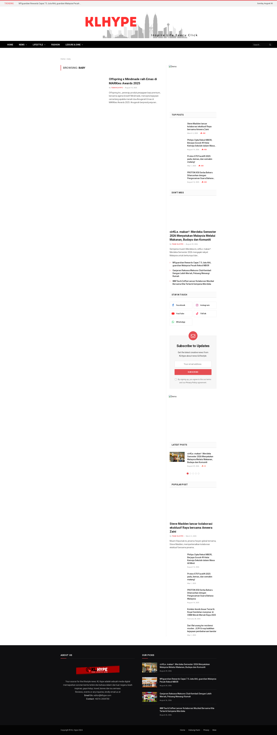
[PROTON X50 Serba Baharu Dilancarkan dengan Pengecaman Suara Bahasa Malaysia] (177, 176)
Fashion (55, 45)
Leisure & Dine (73, 45)
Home (10, 45)
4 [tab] (195, 473)
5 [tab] (198, 473)
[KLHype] (138, 24)
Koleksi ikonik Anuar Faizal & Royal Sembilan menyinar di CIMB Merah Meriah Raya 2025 (201, 612)
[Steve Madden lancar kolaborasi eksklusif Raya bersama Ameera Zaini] (177, 127)
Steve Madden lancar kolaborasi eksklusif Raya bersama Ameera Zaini (199, 126)
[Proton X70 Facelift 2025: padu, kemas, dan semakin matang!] (177, 159)
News (22, 45)
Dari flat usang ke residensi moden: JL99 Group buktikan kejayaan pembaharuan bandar (201, 628)
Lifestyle (38, 45)
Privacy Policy (191, 382)
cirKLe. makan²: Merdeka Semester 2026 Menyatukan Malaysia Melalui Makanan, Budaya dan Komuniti (193, 235)
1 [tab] (187, 473)
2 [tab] (190, 473)
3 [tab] (193, 473)
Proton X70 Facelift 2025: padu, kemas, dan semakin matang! (199, 159)
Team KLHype (117, 88)
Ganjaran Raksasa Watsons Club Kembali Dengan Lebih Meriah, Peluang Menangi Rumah (192, 273)
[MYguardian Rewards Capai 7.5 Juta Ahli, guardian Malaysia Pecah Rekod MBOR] (149, 682)
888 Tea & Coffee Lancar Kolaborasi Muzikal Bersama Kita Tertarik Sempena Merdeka (193, 282)
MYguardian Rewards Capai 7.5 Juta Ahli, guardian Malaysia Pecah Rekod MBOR (51, 3)
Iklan (214, 730)
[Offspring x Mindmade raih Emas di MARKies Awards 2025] (83, 90)
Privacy (206, 730)
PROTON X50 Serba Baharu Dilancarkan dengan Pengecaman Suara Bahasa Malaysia (200, 175)
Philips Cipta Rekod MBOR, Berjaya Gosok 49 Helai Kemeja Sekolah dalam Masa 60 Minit (201, 143)
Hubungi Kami (194, 730)
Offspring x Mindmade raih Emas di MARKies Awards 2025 (133, 81)
